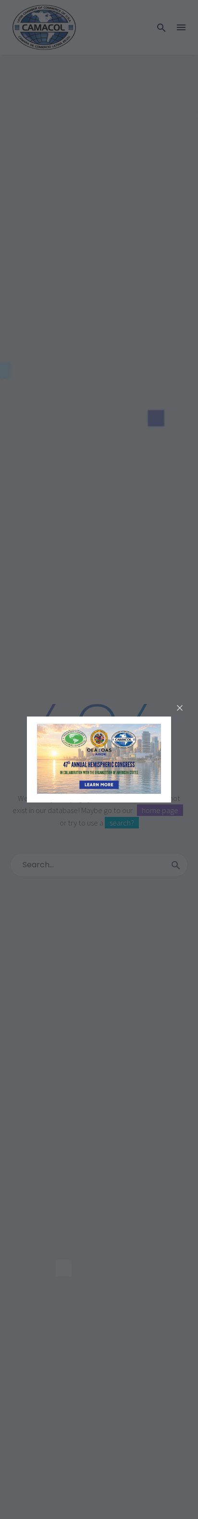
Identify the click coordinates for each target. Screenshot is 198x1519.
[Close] (179, 707)
